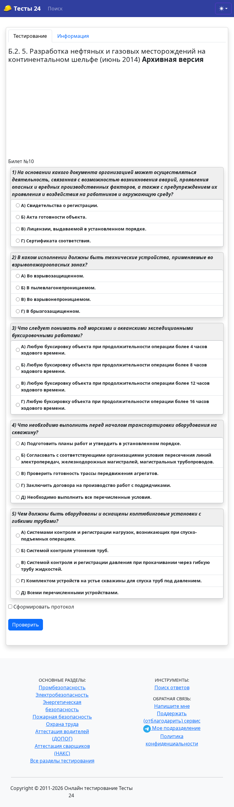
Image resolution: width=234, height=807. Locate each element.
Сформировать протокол (43, 606)
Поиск (55, 8)
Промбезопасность (62, 687)
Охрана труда (62, 724)
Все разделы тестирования (62, 760)
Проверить (25, 624)
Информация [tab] (73, 36)
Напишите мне (172, 706)
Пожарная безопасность (62, 716)
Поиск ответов (172, 687)
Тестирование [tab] (30, 36)
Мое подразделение (175, 728)
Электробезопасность (62, 694)
